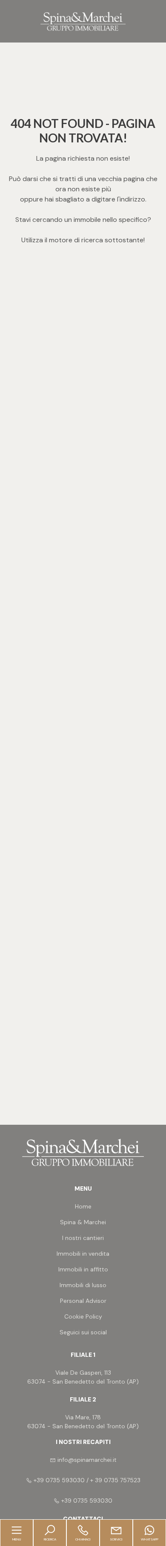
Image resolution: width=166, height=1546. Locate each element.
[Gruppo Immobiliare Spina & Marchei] (83, 20)
